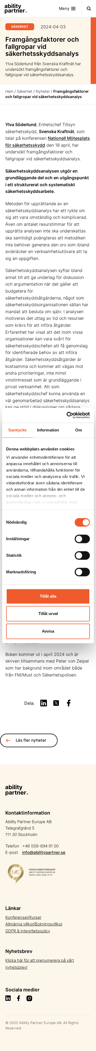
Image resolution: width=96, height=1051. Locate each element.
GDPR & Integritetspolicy (27, 930)
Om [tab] (78, 430)
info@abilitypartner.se (43, 852)
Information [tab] (48, 430)
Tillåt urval (48, 613)
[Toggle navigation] (89, 8)
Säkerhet (24, 91)
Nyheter (43, 91)
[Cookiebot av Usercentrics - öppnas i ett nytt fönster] (68, 415)
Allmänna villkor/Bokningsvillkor (33, 924)
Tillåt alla (48, 596)
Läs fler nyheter (31, 740)
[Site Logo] (13, 8)
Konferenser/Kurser (23, 917)
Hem (9, 91)
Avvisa (48, 631)
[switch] (82, 539)
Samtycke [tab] (17, 430)
